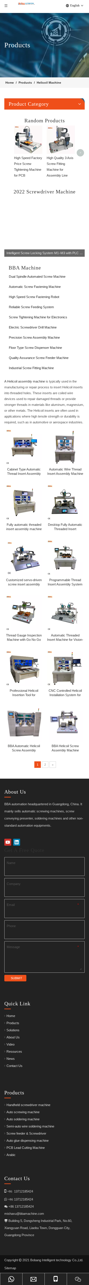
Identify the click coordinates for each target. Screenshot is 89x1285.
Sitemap (10, 1268)
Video (10, 1044)
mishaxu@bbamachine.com (24, 1213)
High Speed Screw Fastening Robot (34, 297)
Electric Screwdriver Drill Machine (33, 327)
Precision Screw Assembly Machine (34, 337)
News (10, 1058)
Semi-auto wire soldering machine (30, 1126)
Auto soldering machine (23, 1119)
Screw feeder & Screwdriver (26, 1133)
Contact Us (14, 1066)
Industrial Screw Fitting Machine (31, 368)
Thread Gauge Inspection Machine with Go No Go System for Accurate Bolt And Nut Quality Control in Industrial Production (24, 637)
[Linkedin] (16, 842)
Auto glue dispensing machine (27, 1140)
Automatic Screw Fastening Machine (35, 287)
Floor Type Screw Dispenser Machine (35, 347)
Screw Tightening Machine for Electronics (38, 317)
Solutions (12, 1030)
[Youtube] (7, 842)
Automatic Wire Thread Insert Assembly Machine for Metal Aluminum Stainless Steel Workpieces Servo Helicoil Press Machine (65, 471)
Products (12, 1023)
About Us (13, 1037)
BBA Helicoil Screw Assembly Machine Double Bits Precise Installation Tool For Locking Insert (65, 748)
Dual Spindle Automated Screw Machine (37, 276)
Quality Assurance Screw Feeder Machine (38, 358)
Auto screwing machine (23, 1112)
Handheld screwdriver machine (28, 1105)
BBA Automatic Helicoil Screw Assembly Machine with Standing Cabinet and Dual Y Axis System (24, 748)
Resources (14, 1051)
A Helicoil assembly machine (24, 381)
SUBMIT (16, 978)
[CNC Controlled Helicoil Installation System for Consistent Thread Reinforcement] (65, 668)
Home (10, 1016)
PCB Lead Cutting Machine (25, 1147)
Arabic (11, 1155)
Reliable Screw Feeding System (31, 307)
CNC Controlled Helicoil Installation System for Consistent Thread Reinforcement (65, 693)
